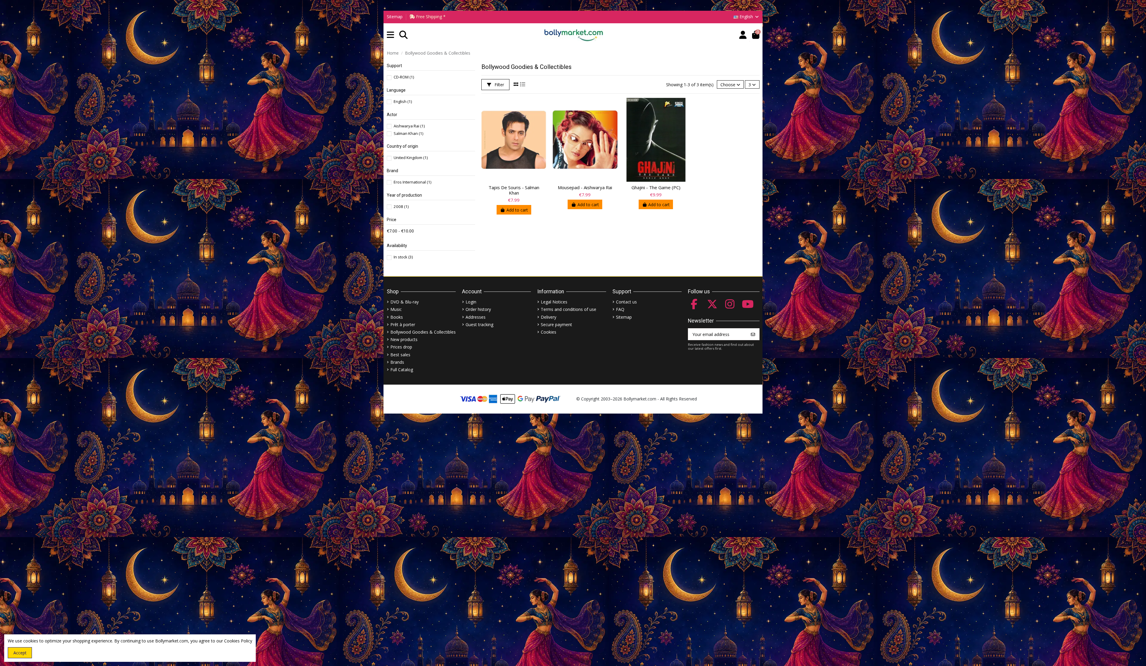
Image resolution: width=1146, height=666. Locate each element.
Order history (478, 309)
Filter (498, 84)
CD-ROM (404, 77)
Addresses (476, 317)
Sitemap (395, 16)
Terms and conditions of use (568, 309)
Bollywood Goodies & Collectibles (423, 332)
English (403, 101)
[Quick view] (541, 107)
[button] (390, 35)
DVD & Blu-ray (404, 302)
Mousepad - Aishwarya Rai (585, 187)
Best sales (400, 354)
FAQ (620, 309)
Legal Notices (554, 302)
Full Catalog (401, 369)
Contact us (626, 302)
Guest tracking (479, 324)
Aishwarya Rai (409, 126)
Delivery (548, 317)
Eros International (412, 182)
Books (396, 317)
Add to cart (517, 210)
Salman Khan (408, 133)
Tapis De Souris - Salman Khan (514, 190)
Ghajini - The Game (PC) (655, 187)
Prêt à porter (402, 324)
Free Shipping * (430, 16)
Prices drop (401, 347)
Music (396, 309)
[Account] (743, 35)
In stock (403, 257)
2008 (401, 206)
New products (404, 339)
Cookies (548, 332)
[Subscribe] (753, 334)
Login (471, 302)
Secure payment (556, 324)
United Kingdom (411, 157)
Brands (397, 362)
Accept (20, 653)
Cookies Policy (238, 641)
